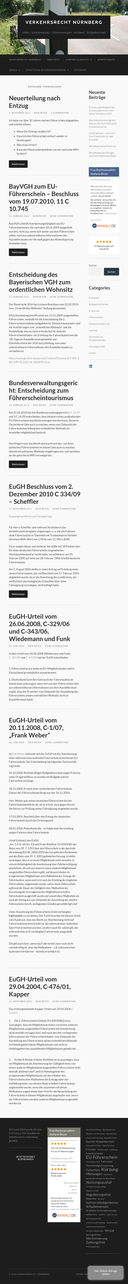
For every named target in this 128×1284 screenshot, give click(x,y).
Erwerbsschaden (94, 1153)
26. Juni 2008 (16, 646)
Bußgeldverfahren (98, 304)
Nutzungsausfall (99, 1182)
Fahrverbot (107, 1161)
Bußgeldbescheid (105, 1141)
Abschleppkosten (108, 1130)
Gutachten (93, 1170)
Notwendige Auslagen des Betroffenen (100, 1178)
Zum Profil (95, 220)
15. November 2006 (20, 1001)
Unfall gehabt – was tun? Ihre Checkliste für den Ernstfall (102, 136)
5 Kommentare (60, 113)
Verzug (109, 1230)
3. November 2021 (19, 113)
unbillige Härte (91, 1214)
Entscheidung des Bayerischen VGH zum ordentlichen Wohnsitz (41, 282)
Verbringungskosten (93, 1219)
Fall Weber (18, 753)
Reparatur (91, 1198)
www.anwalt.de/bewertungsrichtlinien (66, 1209)
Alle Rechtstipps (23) (100, 179)
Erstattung (113, 1150)
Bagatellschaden (110, 1138)
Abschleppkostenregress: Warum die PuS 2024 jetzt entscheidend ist (103, 123)
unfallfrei (102, 1214)
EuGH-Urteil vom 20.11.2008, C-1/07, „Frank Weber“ (36, 727)
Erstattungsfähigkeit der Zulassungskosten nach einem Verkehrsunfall (102, 110)
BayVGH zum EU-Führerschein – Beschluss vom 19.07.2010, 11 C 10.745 (44, 197)
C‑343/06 (31, 657)
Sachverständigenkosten (102, 1202)
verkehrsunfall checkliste (95, 1227)
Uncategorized (97, 346)
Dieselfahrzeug (108, 1146)
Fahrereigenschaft (93, 1162)
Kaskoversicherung (99, 323)
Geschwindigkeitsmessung (99, 1165)
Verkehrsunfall (111, 1223)
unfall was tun (112, 1214)
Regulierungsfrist (98, 1194)
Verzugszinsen (93, 1234)
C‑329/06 (14, 657)
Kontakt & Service (77, 59)
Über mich (53, 59)
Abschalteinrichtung (93, 1130)
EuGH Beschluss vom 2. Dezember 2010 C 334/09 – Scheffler (44, 494)
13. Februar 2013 (19, 297)
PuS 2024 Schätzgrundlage (96, 1187)
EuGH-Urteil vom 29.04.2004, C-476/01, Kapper (40, 986)
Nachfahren (107, 1174)
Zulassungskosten (93, 1247)
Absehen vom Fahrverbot (95, 1134)
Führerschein (96, 317)
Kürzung (109, 1169)
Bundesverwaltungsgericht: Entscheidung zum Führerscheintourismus (43, 390)
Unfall (13, 70)
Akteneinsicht (111, 1134)
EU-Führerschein (101, 1157)
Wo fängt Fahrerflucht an (102, 146)
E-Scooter (94, 310)
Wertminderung (96, 1238)
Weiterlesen (18, 163)
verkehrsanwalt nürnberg (95, 1223)
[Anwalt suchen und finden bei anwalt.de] (104, 227)
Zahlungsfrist (95, 1242)
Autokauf (80, 70)
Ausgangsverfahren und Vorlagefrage (30, 516)
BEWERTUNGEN (106, 59)
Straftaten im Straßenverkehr (46, 70)
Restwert (101, 1199)
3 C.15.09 (74, 412)
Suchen (93, 265)
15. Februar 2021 (19, 216)
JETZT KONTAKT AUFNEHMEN (25, 1158)
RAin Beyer (40, 113)
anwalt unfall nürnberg (94, 1138)
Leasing (93, 330)
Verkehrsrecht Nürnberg (64, 22)
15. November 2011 (20, 509)
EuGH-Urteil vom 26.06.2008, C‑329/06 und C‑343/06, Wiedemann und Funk (39, 627)
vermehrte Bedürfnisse (94, 1231)
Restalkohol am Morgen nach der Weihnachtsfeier (102, 154)
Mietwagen (94, 1174)
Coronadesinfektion (93, 1146)
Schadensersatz (97, 1206)
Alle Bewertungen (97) (61, 1158)
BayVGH (90, 1141)
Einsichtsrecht (102, 1150)
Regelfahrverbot (92, 1191)
